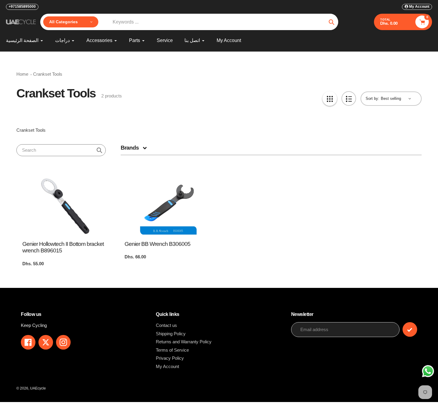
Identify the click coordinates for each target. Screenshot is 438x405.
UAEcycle (38, 388)
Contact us (166, 325)
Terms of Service (172, 350)
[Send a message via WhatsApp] (428, 371)
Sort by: (372, 98)
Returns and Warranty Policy (184, 341)
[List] (348, 98)
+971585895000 (22, 6)
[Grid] (329, 98)
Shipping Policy (171, 333)
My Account (167, 366)
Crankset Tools (47, 74)
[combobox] (61, 150)
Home (22, 74)
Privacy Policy (170, 358)
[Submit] (410, 329)
